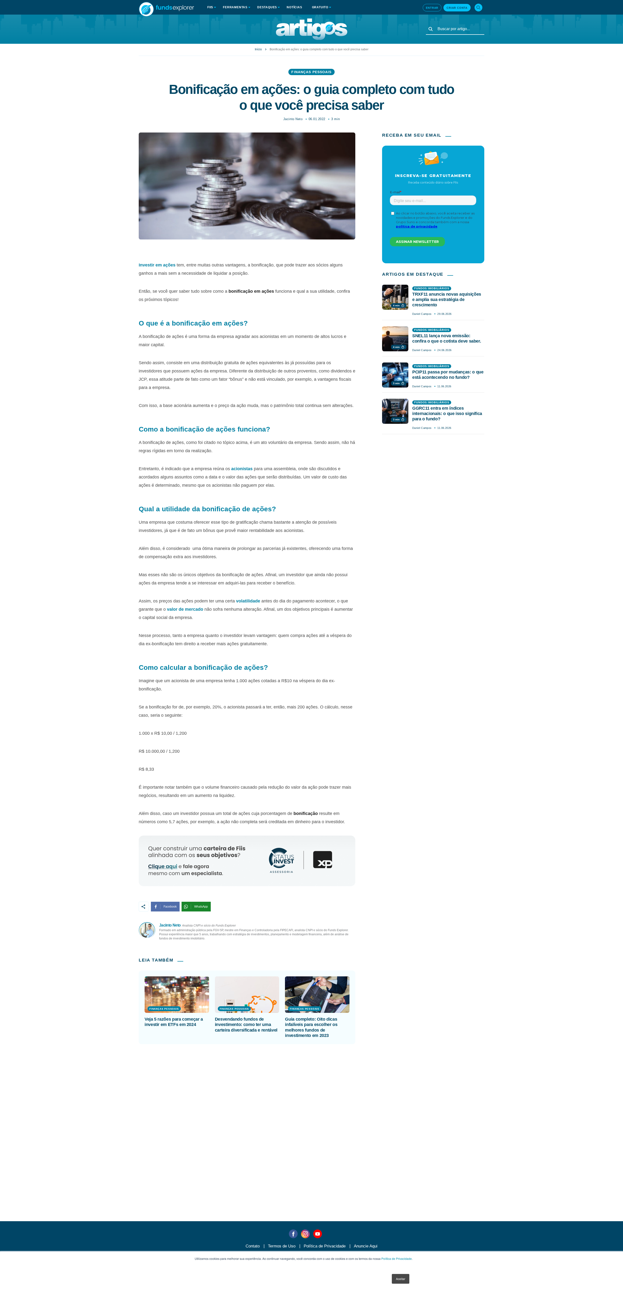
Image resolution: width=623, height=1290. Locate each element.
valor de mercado (185, 609)
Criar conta (457, 7)
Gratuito (320, 7)
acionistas (242, 468)
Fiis (210, 7)
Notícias (294, 7)
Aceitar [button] (400, 1279)
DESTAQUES (267, 7)
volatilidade (248, 601)
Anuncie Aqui (365, 1246)
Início (258, 49)
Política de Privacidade (396, 1258)
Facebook (170, 906)
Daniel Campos (422, 313)
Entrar (432, 7)
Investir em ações (157, 265)
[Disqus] (311, 1120)
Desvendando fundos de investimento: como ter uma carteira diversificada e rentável (246, 1025)
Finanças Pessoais (311, 72)
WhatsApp (201, 906)
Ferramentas (235, 7)
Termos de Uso (281, 1246)
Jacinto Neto (292, 119)
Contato (253, 1246)
